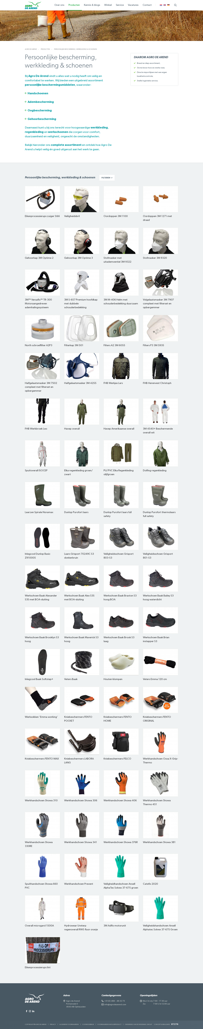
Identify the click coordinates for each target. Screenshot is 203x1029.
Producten (45, 49)
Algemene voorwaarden (69, 1024)
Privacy (53, 1024)
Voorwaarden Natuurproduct (109, 1024)
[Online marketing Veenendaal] (174, 1025)
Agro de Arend (31, 49)
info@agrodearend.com (115, 1004)
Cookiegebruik (88, 1024)
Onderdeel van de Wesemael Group (138, 1024)
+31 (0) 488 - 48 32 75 (114, 1001)
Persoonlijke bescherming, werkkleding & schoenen (75, 49)
